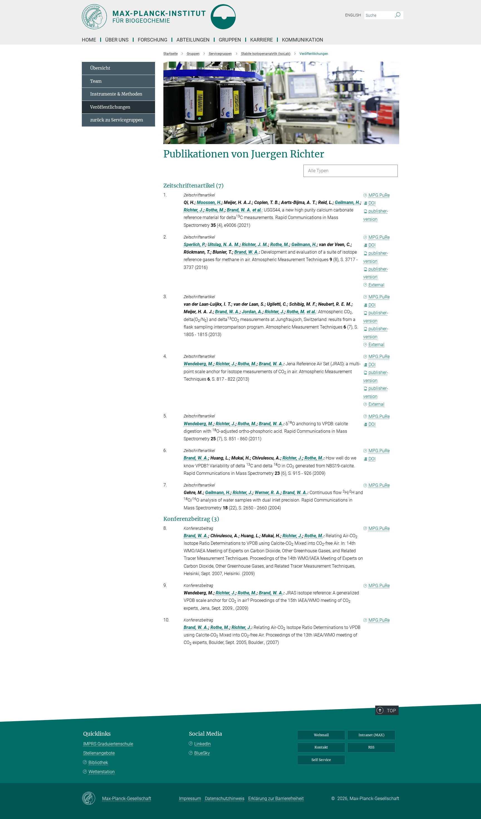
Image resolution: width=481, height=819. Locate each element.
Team (96, 81)
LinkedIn (202, 744)
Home (89, 40)
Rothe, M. (215, 210)
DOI (372, 203)
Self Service (321, 760)
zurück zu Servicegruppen (116, 120)
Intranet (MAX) (371, 735)
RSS (371, 747)
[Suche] (397, 15)
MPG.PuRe (379, 195)
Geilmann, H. (347, 202)
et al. (257, 210)
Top (391, 710)
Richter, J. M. (255, 244)
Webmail (321, 735)
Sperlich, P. (194, 244)
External (376, 285)
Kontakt (321, 747)
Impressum (190, 798)
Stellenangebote (99, 753)
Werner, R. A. (268, 492)
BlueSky (202, 753)
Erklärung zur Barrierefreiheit (276, 798)
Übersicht (100, 68)
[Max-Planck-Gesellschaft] (92, 798)
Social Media (205, 734)
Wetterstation (102, 771)
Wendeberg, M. (198, 363)
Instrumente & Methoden (116, 94)
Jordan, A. (252, 311)
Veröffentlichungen (110, 107)
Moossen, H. (209, 202)
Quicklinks (97, 734)
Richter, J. (193, 210)
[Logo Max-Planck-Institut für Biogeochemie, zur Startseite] (186, 16)
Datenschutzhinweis (224, 798)
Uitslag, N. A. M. (224, 244)
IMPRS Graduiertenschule (108, 744)
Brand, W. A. (239, 210)
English (353, 15)
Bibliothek (98, 762)
